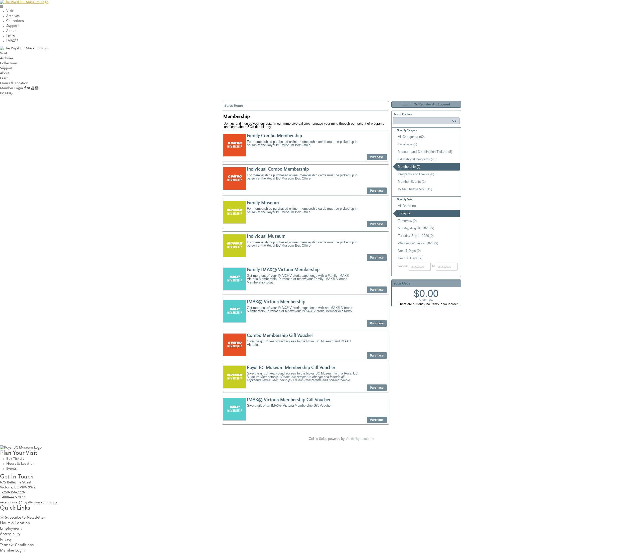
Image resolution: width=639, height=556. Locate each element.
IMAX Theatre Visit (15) (415, 189)
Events (11, 469)
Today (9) (404, 213)
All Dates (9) (407, 206)
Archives (13, 16)
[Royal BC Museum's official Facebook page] (25, 88)
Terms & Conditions (17, 545)
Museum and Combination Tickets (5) (425, 152)
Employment (11, 529)
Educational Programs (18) (417, 159)
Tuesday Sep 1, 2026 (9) (416, 236)
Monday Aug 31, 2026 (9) (416, 228)
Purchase (377, 157)
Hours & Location (14, 83)
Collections (15, 21)
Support (12, 26)
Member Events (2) (412, 182)
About (11, 31)
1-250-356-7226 (12, 492)
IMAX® (6, 93)
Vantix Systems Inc (360, 439)
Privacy (5, 540)
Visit (9, 11)
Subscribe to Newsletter (25, 518)
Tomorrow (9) (407, 221)
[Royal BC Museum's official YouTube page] (32, 88)
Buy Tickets (15, 459)
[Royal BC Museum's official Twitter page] (28, 88)
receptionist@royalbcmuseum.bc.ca (28, 502)
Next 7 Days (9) (409, 251)
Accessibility (10, 534)
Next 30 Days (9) (410, 258)
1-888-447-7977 (12, 497)
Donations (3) (407, 144)
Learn (10, 36)
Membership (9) (409, 167)
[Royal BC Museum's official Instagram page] (36, 88)
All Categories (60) (411, 137)
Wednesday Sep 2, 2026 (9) (418, 243)
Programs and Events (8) (416, 174)
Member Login (11, 88)
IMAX (12, 41)
